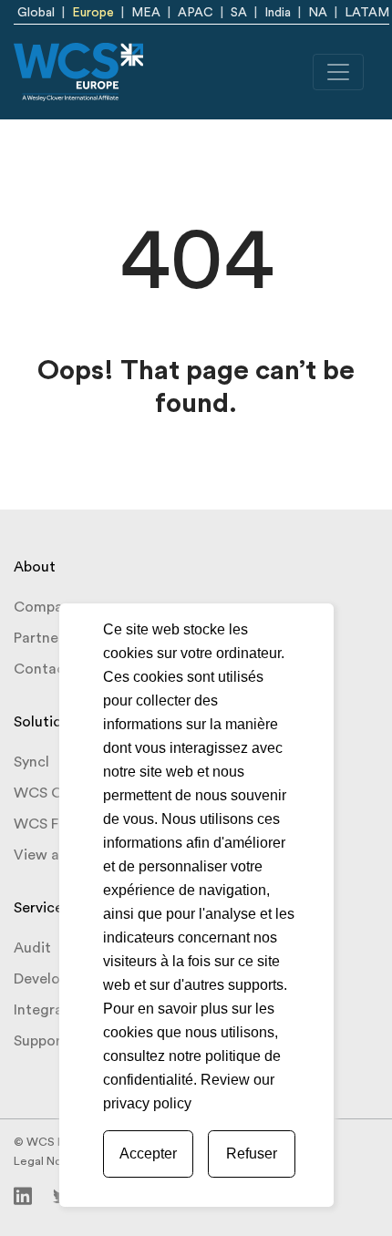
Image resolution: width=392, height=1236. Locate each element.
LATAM (367, 12)
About (35, 567)
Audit (32, 948)
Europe (93, 12)
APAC (195, 12)
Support (40, 1041)
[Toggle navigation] (338, 72)
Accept (148, 1153)
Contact (42, 669)
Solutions (45, 722)
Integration (52, 1010)
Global (36, 12)
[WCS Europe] (78, 72)
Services (41, 908)
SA (239, 12)
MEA (145, 12)
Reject (252, 1153)
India (277, 12)
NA (317, 12)
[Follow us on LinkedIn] (23, 1195)
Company (46, 607)
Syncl (31, 762)
